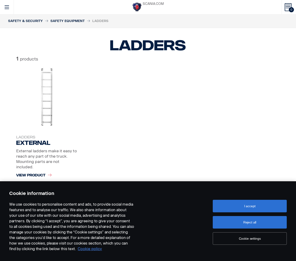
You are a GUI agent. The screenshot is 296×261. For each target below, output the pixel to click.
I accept (250, 206)
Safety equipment (67, 21)
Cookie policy (90, 249)
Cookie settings (250, 238)
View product (31, 175)
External (33, 143)
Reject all (249, 222)
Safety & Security (25, 21)
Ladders (25, 137)
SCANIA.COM (153, 4)
